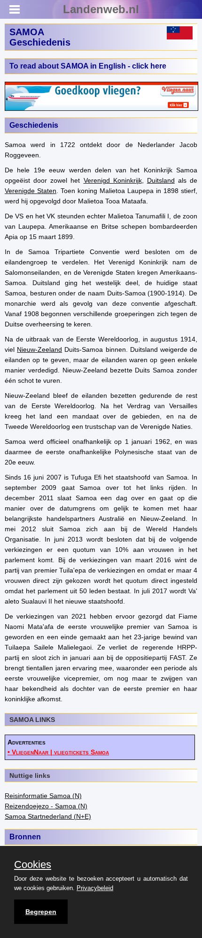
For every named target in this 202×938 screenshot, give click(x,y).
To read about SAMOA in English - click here (87, 66)
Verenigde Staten (30, 190)
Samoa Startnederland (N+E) (48, 816)
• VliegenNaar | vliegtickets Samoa (58, 752)
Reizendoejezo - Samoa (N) (46, 806)
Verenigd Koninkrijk (113, 180)
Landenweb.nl (101, 9)
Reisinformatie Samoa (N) (43, 795)
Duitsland (161, 180)
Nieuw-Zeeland (39, 349)
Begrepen (40, 911)
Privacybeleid (95, 887)
